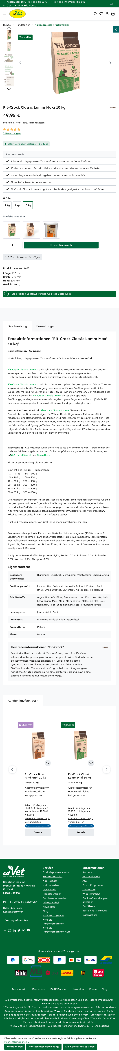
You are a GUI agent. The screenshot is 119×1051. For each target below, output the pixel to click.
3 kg (17, 205)
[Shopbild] (65, 63)
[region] (59, 63)
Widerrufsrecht (91, 893)
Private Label (51, 902)
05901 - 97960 (11, 893)
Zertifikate (88, 906)
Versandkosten (91, 876)
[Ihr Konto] (107, 14)
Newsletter (49, 906)
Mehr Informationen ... (16, 1041)
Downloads (49, 889)
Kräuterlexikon (51, 885)
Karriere (87, 872)
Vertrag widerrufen (16, 920)
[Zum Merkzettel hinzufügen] (48, 763)
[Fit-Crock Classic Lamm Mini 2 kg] (11, 230)
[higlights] (116, 29)
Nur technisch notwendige (44, 1046)
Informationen (93, 868)
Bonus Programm (92, 885)
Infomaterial (19, 989)
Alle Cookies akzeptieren (80, 1046)
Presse (93, 989)
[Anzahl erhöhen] (19, 245)
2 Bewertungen (12, 133)
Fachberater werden (54, 898)
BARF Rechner (58, 989)
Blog (45, 911)
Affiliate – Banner (53, 915)
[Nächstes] (110, 63)
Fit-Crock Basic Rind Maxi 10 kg (35, 775)
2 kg (7, 205)
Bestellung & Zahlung (94, 910)
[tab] (17, 326)
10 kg (27, 205)
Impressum (88, 889)
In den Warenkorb (61, 245)
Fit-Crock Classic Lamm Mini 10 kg (79, 775)
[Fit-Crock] (113, 107)
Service (48, 868)
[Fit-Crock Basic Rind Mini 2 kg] (31, 230)
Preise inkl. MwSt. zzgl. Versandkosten (24, 122)
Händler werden (52, 893)
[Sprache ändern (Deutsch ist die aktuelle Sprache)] (113, 4)
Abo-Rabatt (50, 880)
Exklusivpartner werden (56, 872)
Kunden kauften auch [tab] (23, 700)
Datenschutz (89, 914)
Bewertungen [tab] (45, 326)
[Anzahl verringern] (6, 245)
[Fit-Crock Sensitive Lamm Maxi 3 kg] (51, 230)
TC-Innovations (99, 1025)
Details (38, 832)
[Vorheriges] (20, 63)
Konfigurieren (15, 1046)
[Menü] (4, 14)
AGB (84, 880)
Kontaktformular (13, 911)
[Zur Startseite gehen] (49, 13)
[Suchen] (95, 14)
